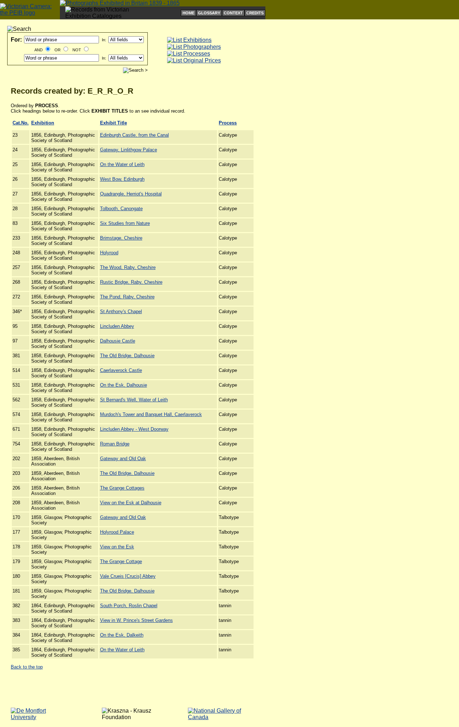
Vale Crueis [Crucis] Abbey (128, 576)
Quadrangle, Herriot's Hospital (131, 194)
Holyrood (109, 252)
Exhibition (42, 123)
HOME (188, 13)
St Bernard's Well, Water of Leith (134, 399)
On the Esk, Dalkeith (121, 635)
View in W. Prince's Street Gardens (136, 620)
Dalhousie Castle (117, 341)
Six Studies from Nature (125, 223)
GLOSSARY (209, 13)
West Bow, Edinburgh (122, 179)
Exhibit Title (113, 123)
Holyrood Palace (117, 532)
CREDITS (255, 13)
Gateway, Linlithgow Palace (128, 149)
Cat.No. (21, 123)
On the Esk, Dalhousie (123, 385)
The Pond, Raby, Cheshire (127, 296)
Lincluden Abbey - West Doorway (134, 429)
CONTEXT (233, 13)
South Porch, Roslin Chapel (128, 605)
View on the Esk (117, 546)
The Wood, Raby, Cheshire (128, 267)
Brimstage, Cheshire (121, 238)
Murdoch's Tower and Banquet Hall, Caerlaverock (151, 414)
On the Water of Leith (122, 164)
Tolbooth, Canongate (121, 208)
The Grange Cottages (122, 488)
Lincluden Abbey (117, 326)
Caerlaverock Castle (121, 370)
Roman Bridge (114, 444)
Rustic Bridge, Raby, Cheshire (131, 282)
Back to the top (27, 667)
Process (228, 123)
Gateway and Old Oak (123, 458)
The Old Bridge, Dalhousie (127, 355)
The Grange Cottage (121, 561)
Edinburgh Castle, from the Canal (134, 135)
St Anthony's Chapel (121, 311)
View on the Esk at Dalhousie (130, 502)
